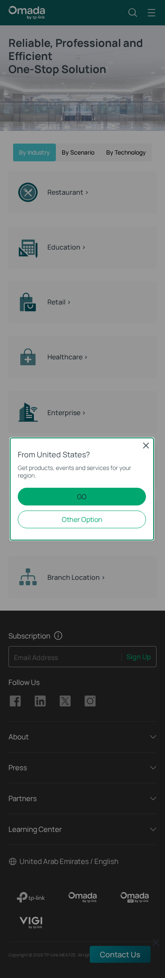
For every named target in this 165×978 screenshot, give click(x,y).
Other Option (82, 519)
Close (146, 445)
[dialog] (82, 489)
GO (82, 496)
